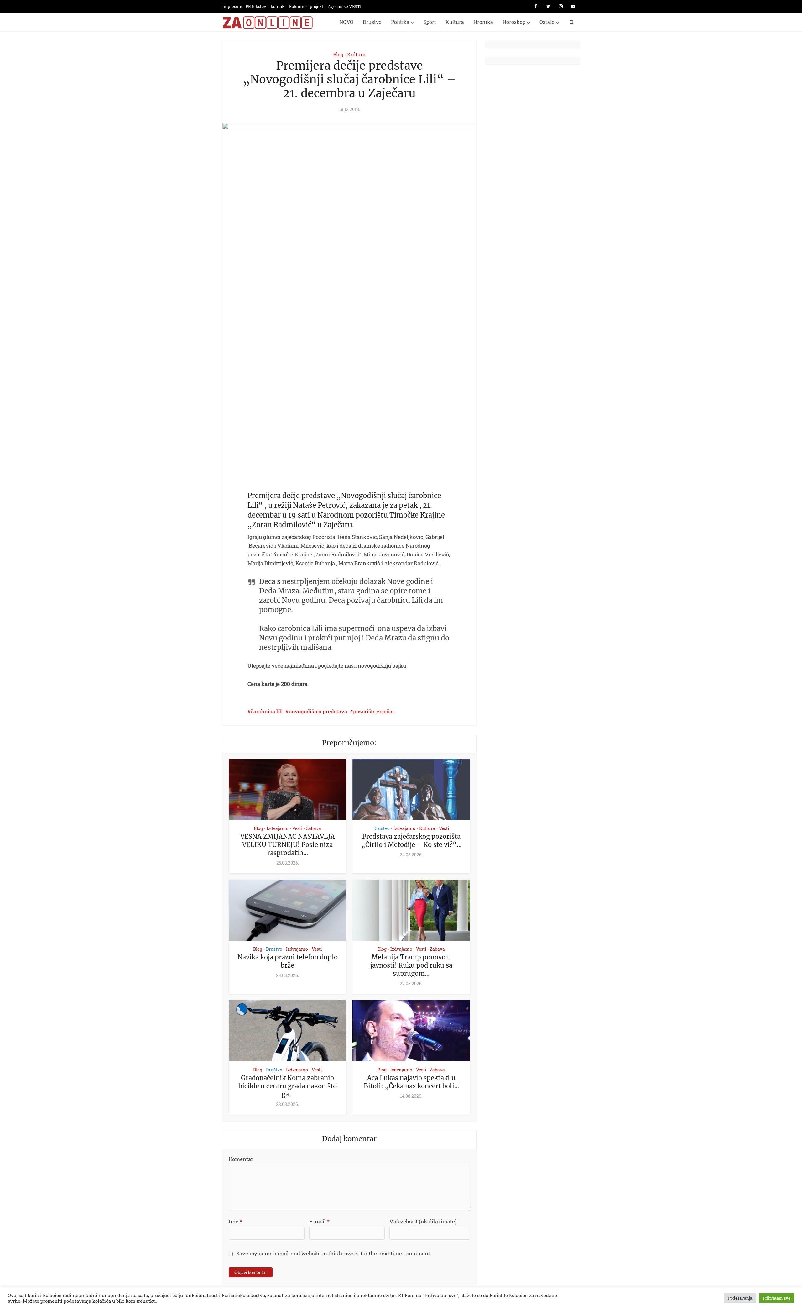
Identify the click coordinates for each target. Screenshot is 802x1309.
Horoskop (514, 21)
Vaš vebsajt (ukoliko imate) (422, 1221)
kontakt (278, 6)
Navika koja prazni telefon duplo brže (287, 961)
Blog (338, 54)
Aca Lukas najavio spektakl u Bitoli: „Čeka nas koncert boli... (411, 1082)
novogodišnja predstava (318, 711)
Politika (400, 21)
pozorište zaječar (373, 711)
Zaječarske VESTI (344, 6)
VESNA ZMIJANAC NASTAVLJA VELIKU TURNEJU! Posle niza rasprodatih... (287, 845)
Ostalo (547, 21)
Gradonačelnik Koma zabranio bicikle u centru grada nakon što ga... (287, 1086)
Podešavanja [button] (740, 1298)
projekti (317, 6)
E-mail (319, 1221)
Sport (430, 21)
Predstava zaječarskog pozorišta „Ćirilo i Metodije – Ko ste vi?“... (411, 841)
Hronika (483, 21)
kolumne (298, 6)
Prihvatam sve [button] (776, 1298)
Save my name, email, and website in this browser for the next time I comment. (333, 1253)
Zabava (313, 828)
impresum (232, 6)
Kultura (454, 21)
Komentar (241, 1159)
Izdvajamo (278, 828)
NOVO (346, 21)
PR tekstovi (257, 6)
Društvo (372, 21)
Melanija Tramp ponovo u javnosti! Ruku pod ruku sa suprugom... (411, 965)
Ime (235, 1221)
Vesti (297, 828)
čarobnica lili (267, 711)
